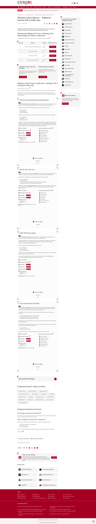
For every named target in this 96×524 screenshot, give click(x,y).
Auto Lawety (67, 65)
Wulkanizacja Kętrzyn (22, 498)
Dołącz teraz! (65, 103)
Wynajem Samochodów (69, 39)
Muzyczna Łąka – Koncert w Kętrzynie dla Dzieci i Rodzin (60, 509)
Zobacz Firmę (52, 46)
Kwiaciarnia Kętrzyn (68, 494)
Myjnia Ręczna (68, 58)
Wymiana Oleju (68, 85)
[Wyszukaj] (77, 3)
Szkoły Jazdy (67, 49)
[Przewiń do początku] (93, 522)
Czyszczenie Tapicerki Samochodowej (69, 75)
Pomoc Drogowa (68, 33)
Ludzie (70, 7)
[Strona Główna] (18, 7)
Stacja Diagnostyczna (69, 81)
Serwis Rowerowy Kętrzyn (47, 474)
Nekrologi (50, 7)
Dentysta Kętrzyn (22, 494)
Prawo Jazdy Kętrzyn (46, 479)
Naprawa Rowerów (68, 55)
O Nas (43, 519)
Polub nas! (54, 457)
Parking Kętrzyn (25, 474)
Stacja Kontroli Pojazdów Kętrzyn (40, 498)
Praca (40, 7)
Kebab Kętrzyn (67, 498)
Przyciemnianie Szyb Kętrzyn (48, 469)
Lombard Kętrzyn (52, 494)
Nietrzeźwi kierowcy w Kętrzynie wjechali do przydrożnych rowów (30, 506)
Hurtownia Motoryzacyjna (70, 62)
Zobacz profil (28, 195)
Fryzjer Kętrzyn (51, 496)
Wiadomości (22, 7)
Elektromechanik (68, 71)
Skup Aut (66, 52)
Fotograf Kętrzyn (37, 496)
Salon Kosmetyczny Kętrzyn (69, 496)
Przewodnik (65, 7)
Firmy (31, 7)
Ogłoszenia (35, 7)
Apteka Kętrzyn (36, 494)
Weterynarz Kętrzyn (22, 496)
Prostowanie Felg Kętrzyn (27, 469)
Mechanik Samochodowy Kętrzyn (49, 485)
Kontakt (39, 519)
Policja (27, 7)
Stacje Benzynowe (68, 23)
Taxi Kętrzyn (24, 485)
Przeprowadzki (68, 30)
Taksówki (66, 46)
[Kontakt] (74, 3)
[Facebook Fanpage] (72, 3)
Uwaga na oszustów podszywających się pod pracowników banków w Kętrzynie (31, 512)
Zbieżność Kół (67, 36)
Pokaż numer (28, 135)
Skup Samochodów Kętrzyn (27, 479)
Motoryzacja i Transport (67, 20)
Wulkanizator (67, 78)
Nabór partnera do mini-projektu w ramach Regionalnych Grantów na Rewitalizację (62, 507)
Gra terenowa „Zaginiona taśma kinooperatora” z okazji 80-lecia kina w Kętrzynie (31, 515)
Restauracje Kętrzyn (52, 498)
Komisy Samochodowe (69, 68)
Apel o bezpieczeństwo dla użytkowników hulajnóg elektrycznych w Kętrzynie (32, 509)
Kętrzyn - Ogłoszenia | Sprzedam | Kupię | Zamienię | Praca (46, 10)
